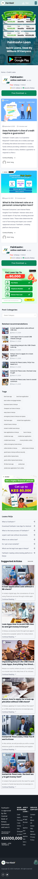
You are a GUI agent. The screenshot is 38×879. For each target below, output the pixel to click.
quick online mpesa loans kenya (13, 460)
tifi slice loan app (9, 464)
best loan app (8, 396)
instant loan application (23, 420)
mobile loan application (24, 436)
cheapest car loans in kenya (12, 408)
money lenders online (26, 440)
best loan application (22, 396)
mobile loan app (8, 436)
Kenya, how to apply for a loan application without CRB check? (18, 700)
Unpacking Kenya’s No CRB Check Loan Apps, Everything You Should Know (18, 664)
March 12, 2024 (16, 332)
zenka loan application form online (14, 468)
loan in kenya (27, 432)
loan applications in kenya (11, 432)
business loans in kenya (11, 404)
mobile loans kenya (9, 440)
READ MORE (30, 561)
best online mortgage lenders (12, 400)
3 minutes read (22, 126)
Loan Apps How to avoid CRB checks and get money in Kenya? (18, 625)
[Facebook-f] (3, 874)
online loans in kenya (28, 448)
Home (3, 72)
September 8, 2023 (9, 126)
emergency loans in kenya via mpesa (14, 416)
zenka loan (21, 464)
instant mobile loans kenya (11, 428)
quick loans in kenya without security (14, 452)
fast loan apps (8, 420)
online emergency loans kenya (13, 444)
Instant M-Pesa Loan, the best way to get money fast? (17, 775)
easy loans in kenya (9, 412)
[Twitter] (7, 874)
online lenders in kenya (10, 448)
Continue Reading (7, 157)
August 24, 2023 (8, 198)
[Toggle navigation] (36, 2)
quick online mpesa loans (11, 456)
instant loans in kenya (10, 424)
